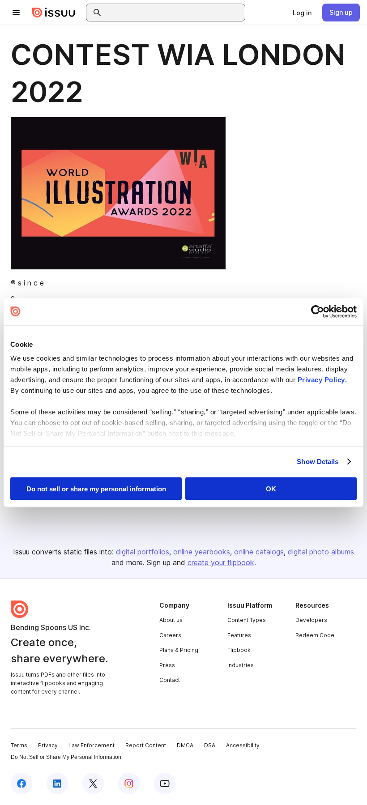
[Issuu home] (54, 12)
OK (271, 488)
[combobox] (173, 12)
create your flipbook (221, 562)
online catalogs (259, 551)
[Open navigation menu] (16, 12)
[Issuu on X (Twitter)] (93, 783)
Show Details (317, 461)
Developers (311, 620)
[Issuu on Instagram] (129, 783)
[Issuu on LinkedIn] (57, 783)
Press (167, 665)
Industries (240, 665)
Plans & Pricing (178, 650)
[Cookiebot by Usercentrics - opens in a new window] (317, 311)
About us (171, 620)
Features (239, 635)
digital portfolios (142, 551)
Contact (169, 680)
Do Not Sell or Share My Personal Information (66, 757)
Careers (170, 635)
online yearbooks (201, 551)
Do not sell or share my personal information (96, 488)
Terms (19, 745)
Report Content (145, 745)
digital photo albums (321, 551)
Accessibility (243, 745)
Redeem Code (314, 635)
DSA (209, 745)
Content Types (246, 620)
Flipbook (239, 650)
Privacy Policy (321, 379)
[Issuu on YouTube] (164, 783)
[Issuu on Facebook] (21, 783)
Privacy (48, 745)
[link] (302, 12)
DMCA (185, 745)
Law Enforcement (91, 745)
